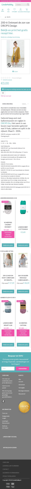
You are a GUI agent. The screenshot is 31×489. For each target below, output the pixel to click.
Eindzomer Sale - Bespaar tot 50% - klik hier (11, 1)
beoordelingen (17, 78)
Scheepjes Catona (23, 324)
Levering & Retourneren (5, 422)
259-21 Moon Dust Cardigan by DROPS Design (8, 278)
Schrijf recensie (7, 80)
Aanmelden (20, 11)
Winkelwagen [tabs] (27, 11)
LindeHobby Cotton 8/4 (23, 228)
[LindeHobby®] (7, 4)
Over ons (4, 413)
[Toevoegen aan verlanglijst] (3, 93)
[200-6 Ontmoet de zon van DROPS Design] (15, 54)
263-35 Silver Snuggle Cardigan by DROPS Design (23, 278)
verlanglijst (14, 11)
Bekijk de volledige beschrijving (10, 37)
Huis (8, 11)
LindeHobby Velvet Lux (8, 324)
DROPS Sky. (6, 123)
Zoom (16, 71)
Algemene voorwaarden (11, 472)
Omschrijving (7, 104)
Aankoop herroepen (5, 427)
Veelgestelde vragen (5, 417)
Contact (6, 469)
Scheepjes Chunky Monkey (8, 225)
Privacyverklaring (9, 476)
